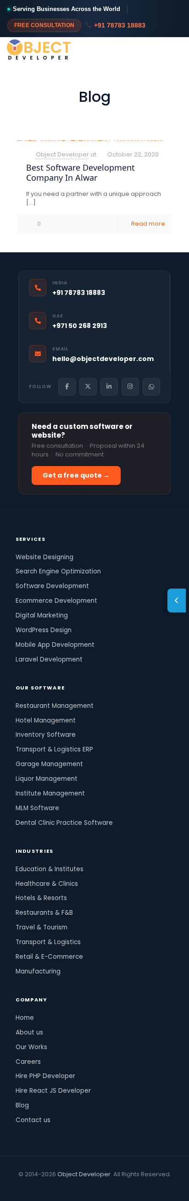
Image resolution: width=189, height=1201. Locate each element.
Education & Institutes (49, 869)
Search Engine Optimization (58, 571)
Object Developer (62, 154)
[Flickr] (70, 1187)
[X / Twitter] (88, 386)
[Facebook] (67, 386)
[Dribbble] (107, 1187)
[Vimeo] (57, 1187)
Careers (28, 1061)
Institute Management (50, 793)
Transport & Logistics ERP (54, 749)
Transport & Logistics (48, 942)
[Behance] (132, 1187)
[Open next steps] (176, 600)
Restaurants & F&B (44, 912)
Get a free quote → (76, 475)
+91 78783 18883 (118, 25)
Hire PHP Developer (45, 1076)
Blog (22, 1105)
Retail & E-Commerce (49, 956)
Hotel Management (46, 720)
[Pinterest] (95, 1187)
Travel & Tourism (41, 927)
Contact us (33, 1120)
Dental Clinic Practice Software (64, 822)
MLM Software (37, 808)
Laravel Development (49, 659)
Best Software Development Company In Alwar (80, 172)
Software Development (52, 586)
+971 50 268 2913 (79, 326)
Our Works (31, 1047)
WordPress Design (44, 630)
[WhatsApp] (151, 386)
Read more (148, 223)
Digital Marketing (42, 615)
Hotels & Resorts (41, 898)
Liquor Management (47, 778)
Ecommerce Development (56, 600)
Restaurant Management (55, 705)
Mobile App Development (55, 644)
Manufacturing (38, 971)
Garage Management (49, 764)
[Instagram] (130, 386)
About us (29, 1032)
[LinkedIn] (109, 386)
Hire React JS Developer (53, 1090)
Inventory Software (46, 734)
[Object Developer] (39, 50)
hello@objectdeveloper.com (103, 359)
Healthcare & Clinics (47, 883)
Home (25, 1017)
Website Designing (44, 557)
